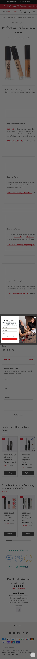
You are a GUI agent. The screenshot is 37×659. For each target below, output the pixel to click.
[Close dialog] (35, 317)
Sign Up (9, 338)
